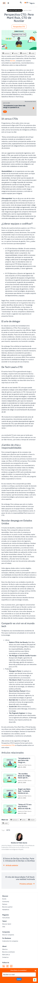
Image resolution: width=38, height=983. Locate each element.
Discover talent (6, 924)
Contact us (5, 957)
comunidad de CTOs (8, 745)
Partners (4, 904)
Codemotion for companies (10, 941)
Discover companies (8, 935)
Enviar (19, 979)
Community (5, 901)
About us (4, 949)
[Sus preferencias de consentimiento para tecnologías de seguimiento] (35, 980)
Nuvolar (12, 61)
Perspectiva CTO (19, 27)
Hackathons (5, 909)
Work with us (6, 954)
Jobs (3, 926)
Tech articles (6, 918)
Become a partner (7, 907)
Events (4, 899)
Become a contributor (8, 952)
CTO (8, 830)
